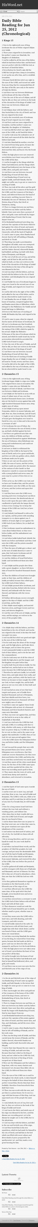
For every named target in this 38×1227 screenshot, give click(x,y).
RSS (9, 1195)
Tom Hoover (17, 1220)
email (13, 1195)
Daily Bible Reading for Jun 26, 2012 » (24, 1162)
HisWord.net (12, 4)
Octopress (32, 1220)
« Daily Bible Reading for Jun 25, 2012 (13, 1159)
